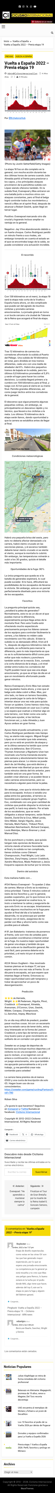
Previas (9, 56)
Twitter (25, 1108)
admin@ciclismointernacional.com (22, 73)
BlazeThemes (27, 1488)
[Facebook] (20, 6)
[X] (27, 6)
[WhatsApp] (31, 6)
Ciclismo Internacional (28, 1112)
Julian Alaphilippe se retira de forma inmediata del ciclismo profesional (32, 1379)
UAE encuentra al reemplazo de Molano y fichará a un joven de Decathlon (32, 1410)
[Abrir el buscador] (52, 33)
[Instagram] (23, 6)
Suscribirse (41, 1172)
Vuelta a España (24, 56)
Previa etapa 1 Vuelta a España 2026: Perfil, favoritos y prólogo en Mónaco (34, 1447)
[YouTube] (35, 6)
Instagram (13, 1108)
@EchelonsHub (17, 118)
